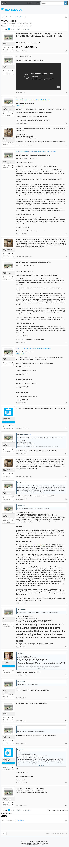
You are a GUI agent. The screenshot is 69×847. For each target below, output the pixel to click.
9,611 (13, 426)
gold (12, 25)
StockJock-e (6, 418)
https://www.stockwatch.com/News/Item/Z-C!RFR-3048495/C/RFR (36, 151)
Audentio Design (39, 844)
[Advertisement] (47, 10)
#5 (66, 233)
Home (48, 833)
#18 (66, 743)
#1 (66, 50)
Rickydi (23, 23)
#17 (66, 720)
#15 (66, 675)
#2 (66, 92)
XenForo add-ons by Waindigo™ (29, 843)
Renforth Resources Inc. (38, 545)
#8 (66, 403)
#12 (66, 499)
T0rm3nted (6, 662)
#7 (66, 342)
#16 (66, 698)
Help (52, 833)
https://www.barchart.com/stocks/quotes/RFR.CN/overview (33, 348)
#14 (66, 646)
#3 (66, 123)
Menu (5, 3)
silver (31, 25)
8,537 (13, 670)
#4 (66, 146)
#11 (66, 476)
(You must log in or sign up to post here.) (58, 810)
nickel (26, 25)
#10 (66, 453)
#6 (66, 256)
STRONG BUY (20, 105)
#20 (66, 805)
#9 (66, 428)
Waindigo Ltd (44, 843)
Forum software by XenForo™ (34, 842)
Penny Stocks (12, 23)
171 (13, 144)
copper (7, 25)
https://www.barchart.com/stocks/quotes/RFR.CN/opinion (33, 100)
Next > (29, 29)
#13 (66, 603)
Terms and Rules (59, 833)
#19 (66, 782)
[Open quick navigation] (66, 17)
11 (25, 29)
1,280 (13, 49)
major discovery (19, 25)
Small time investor (8, 138)
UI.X (4, 833)
